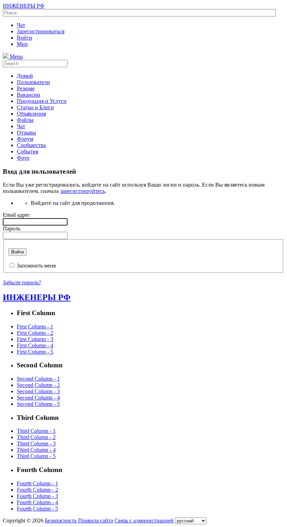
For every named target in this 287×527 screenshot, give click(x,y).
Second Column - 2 (38, 385)
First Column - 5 (35, 352)
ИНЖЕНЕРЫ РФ (23, 6)
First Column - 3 (35, 339)
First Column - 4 (35, 345)
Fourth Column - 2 (37, 490)
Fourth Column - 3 (37, 496)
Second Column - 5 (38, 404)
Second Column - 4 (38, 398)
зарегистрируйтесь (82, 191)
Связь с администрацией (144, 520)
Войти (17, 252)
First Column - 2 (35, 333)
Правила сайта (95, 520)
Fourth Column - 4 (37, 502)
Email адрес (16, 215)
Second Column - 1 (38, 379)
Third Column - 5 (36, 456)
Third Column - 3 (36, 443)
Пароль (11, 228)
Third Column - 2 (36, 437)
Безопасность (61, 520)
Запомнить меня (36, 266)
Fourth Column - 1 (37, 483)
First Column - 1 (35, 327)
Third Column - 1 (36, 431)
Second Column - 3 (38, 391)
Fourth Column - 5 (37, 509)
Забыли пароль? (22, 282)
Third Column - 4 (36, 450)
